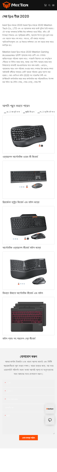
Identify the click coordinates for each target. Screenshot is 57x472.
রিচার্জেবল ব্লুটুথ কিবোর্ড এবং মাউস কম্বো (21, 202)
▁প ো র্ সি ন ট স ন (46, 111)
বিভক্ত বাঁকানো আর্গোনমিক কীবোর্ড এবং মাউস (23, 293)
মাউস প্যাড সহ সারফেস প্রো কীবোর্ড (19, 338)
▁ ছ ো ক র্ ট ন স (12, 111)
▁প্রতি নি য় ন (28, 111)
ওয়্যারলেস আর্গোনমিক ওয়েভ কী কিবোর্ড (20, 156)
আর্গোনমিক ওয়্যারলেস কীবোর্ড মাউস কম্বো (22, 247)
